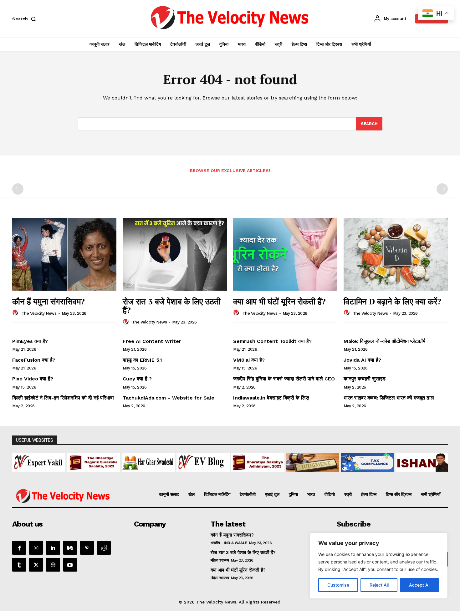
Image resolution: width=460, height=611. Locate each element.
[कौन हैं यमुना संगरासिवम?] (64, 254)
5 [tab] (212, 475)
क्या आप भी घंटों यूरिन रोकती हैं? (279, 301)
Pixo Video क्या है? (32, 379)
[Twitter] (36, 565)
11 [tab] (255, 475)
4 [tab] (205, 475)
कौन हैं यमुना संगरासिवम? (48, 301)
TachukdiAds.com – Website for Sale (168, 398)
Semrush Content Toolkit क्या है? (272, 341)
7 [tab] (226, 475)
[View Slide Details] (42, 462)
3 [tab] (197, 475)
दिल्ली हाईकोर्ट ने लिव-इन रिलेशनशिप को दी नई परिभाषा (63, 398)
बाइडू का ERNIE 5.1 (142, 360)
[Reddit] (104, 548)
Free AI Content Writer (153, 341)
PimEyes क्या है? (30, 341)
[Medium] (70, 548)
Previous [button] (20, 461)
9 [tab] (241, 475)
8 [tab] (233, 475)
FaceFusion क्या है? (33, 360)
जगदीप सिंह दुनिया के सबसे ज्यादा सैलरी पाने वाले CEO (284, 379)
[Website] (53, 565)
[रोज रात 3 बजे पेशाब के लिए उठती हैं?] (175, 254)
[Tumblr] (19, 565)
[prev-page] (17, 189)
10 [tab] (248, 475)
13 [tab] (269, 475)
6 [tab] (219, 475)
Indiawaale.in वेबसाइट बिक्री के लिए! (272, 398)
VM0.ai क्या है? (249, 360)
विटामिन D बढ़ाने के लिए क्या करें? (392, 301)
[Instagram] (36, 548)
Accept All (419, 585)
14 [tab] (277, 475)
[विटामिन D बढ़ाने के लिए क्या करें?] (396, 254)
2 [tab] (190, 475)
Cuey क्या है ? (137, 379)
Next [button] (440, 461)
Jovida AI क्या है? (362, 360)
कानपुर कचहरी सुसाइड (365, 379)
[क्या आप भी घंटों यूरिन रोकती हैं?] (285, 254)
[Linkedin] (53, 548)
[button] (25, 18)
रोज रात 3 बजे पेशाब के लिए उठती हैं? (172, 306)
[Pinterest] (87, 548)
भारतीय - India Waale (229, 543)
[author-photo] (16, 312)
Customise (338, 585)
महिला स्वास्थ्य (220, 560)
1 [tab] (183, 475)
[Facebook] (19, 548)
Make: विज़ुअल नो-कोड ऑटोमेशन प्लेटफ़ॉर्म (384, 341)
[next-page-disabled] (442, 189)
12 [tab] (262, 475)
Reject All (379, 585)
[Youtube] (70, 565)
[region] (378, 565)
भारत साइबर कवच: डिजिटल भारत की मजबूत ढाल (389, 398)
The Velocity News (39, 313)
